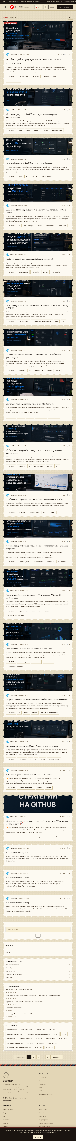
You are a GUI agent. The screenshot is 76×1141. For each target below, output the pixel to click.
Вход (52, 7)
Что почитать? (11, 971)
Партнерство (43, 1119)
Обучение (22, 759)
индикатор (41, 837)
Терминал (42, 1084)
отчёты (52, 512)
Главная (5, 18)
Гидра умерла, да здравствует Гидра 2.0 (19, 989)
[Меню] (5, 7)
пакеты (35, 176)
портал (45, 272)
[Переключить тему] (45, 7)
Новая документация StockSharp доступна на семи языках (32, 746)
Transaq (38, 1047)
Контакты (42, 1116)
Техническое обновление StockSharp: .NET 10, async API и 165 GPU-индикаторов (35, 596)
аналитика (23, 512)
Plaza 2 (63, 1038)
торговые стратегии (26, 787)
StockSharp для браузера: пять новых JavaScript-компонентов (34, 61)
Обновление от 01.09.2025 (17, 877)
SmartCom (52, 1043)
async (47, 611)
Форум (8, 953)
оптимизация (38, 561)
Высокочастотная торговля (19, 1047)
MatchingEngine (53, 417)
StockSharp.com (23, 272)
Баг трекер (9, 978)
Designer (34, 712)
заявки (21, 417)
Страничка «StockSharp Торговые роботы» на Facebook (24, 1002)
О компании (43, 1109)
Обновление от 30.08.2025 (17, 902)
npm (54, 76)
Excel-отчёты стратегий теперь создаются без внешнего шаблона (35, 499)
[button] (38, 7)
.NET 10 (33, 611)
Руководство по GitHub (14, 974)
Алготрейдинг (24, 76)
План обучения (11, 968)
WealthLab (11, 1038)
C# (19, 225)
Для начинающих (14, 1034)
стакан (30, 417)
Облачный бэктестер (46, 1094)
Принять (38, 1137)
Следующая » (57, 1057)
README (46, 130)
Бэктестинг (62, 225)
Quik (30, 1043)
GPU (40, 611)
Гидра (41, 1081)
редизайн (35, 272)
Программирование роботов (38, 1034)
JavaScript (36, 76)
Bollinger (41, 1043)
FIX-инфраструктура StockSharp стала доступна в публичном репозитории (34, 451)
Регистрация (65, 7)
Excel (44, 512)
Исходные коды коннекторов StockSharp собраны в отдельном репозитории (33, 356)
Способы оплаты (44, 1126)
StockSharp (11, 76)
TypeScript (46, 76)
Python (40, 225)
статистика (48, 662)
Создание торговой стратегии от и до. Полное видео (29, 774)
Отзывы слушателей (12, 965)
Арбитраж (11, 837)
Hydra (52, 1029)
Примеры (50, 1038)
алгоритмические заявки (42, 321)
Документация (54, 759)
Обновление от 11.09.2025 (17, 852)
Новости (6, 1119)
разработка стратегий (16, 615)
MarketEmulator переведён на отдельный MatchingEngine (30, 403)
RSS (70, 18)
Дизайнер (11, 787)
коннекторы (39, 370)
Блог (7, 949)
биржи (50, 370)
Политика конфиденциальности (49, 1113)
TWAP (56, 321)
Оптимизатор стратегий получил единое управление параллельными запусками (37, 547)
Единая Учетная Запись (14, 1008)
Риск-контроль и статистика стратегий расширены (29, 648)
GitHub (21, 130)
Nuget (20, 176)
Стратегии (50, 225)
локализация (57, 130)
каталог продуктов (34, 130)
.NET (27, 176)
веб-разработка (13, 81)
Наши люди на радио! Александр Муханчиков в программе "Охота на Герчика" (33, 996)
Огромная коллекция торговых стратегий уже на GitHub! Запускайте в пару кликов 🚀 (37, 822)
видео (49, 787)
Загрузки (6, 1123)
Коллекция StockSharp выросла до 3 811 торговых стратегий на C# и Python (36, 211)
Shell (40, 1087)
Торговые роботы (15, 1043)
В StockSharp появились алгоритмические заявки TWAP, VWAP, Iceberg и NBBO (37, 307)
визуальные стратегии (49, 712)
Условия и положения (46, 1123)
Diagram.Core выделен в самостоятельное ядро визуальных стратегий (37, 699)
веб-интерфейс (47, 176)
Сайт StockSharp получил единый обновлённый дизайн (30, 259)
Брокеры (22, 370)
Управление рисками (15, 666)
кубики (40, 787)
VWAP (63, 321)
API (30, 370)
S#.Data (49, 1047)
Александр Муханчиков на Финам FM (19, 1014)
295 (48, 1057)
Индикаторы (23, 611)
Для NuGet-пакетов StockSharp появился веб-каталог (30, 163)
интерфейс (56, 272)
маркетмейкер (54, 837)
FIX (29, 466)
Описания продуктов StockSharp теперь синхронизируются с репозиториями (33, 115)
